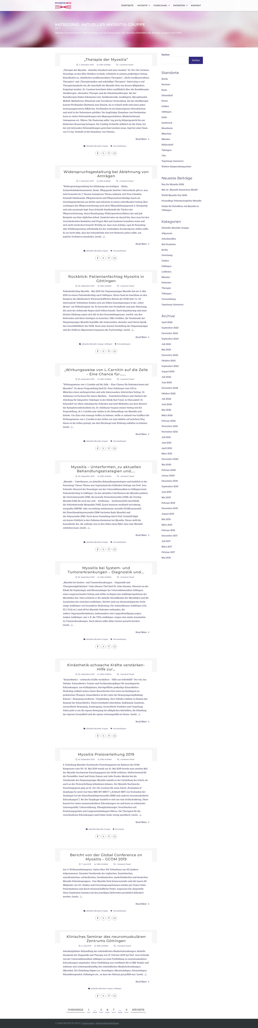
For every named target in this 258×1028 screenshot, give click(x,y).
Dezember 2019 (170, 481)
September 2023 (170, 366)
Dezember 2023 (170, 355)
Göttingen (108, 344)
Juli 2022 (166, 399)
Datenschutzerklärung (107, 1023)
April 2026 (167, 322)
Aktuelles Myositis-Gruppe (97, 146)
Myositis (142, 5)
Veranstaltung (169, 299)
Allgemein (167, 233)
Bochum (166, 84)
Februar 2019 (168, 503)
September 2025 (170, 328)
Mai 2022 (166, 410)
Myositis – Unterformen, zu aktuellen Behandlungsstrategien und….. (106, 469)
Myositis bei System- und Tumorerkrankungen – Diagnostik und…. (106, 570)
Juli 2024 (166, 344)
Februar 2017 (168, 552)
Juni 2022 (167, 404)
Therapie (166, 288)
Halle (164, 117)
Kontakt (196, 5)
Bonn (164, 90)
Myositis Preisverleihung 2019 (106, 754)
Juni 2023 (167, 382)
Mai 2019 (166, 497)
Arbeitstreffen (169, 239)
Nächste (138, 1009)
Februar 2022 (168, 421)
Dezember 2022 (170, 388)
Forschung (160, 5)
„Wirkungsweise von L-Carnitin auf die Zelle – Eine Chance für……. (106, 372)
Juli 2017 (166, 541)
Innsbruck (167, 123)
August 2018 (168, 514)
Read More (141, 139)
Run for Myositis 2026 (173, 184)
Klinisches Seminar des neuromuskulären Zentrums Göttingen (106, 939)
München (166, 134)
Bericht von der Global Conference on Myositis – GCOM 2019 (106, 857)
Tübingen (166, 150)
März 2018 (167, 525)
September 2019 (170, 486)
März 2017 (167, 547)
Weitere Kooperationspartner (176, 166)
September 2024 (170, 339)
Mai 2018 (166, 519)
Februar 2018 (168, 530)
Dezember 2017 (170, 536)
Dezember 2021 (170, 426)
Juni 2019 (166, 492)
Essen (165, 101)
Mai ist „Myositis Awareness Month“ (180, 190)
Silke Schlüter (105, 65)
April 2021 (167, 448)
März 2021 (167, 453)
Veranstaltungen (119, 146)
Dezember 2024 (170, 333)
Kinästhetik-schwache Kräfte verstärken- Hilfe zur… (106, 667)
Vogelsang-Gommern (172, 161)
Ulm (164, 155)
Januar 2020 (168, 475)
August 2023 (168, 371)
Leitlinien (166, 272)
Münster (166, 139)
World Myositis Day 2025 (174, 195)
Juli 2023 (166, 377)
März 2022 (167, 415)
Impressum (88, 1023)
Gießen (165, 106)
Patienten (179, 5)
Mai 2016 (166, 558)
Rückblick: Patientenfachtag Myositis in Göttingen (106, 278)
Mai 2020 (166, 464)
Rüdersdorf (167, 145)
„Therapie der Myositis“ (106, 59)
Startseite (127, 5)
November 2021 (170, 432)
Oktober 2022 (168, 393)
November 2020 (170, 459)
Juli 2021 (166, 437)
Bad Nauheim (169, 244)
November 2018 (170, 508)
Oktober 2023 (168, 360)
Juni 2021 (166, 443)
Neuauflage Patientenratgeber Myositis (181, 201)
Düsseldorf (167, 95)
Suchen (166, 55)
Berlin (165, 79)
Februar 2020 (169, 470)
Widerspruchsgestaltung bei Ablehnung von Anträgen (106, 174)
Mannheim (167, 128)
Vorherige (75, 1009)
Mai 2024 (166, 349)
